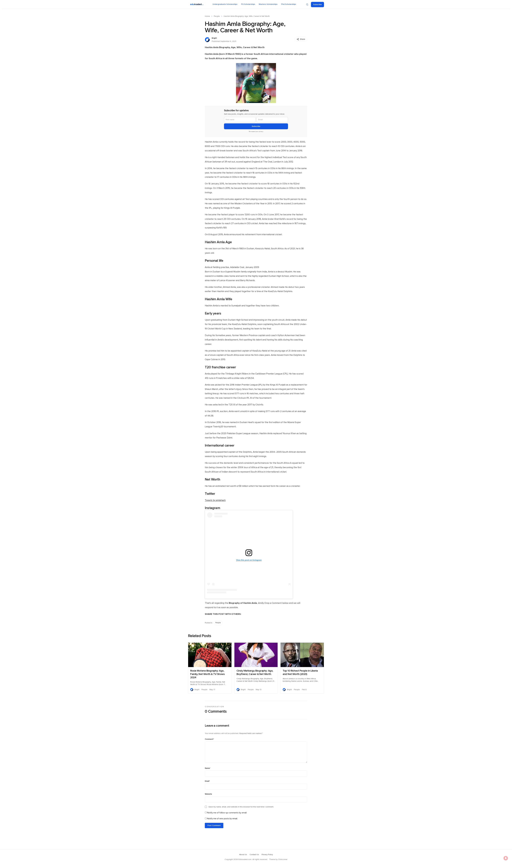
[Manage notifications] (506, 858)
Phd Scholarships (288, 4)
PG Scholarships (248, 4)
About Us (243, 854)
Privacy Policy (267, 854)
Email (207, 781)
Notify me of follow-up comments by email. (227, 813)
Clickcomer (282, 859)
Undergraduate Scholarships (225, 4)
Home (207, 16)
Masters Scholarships (268, 4)
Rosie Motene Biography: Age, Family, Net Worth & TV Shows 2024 (207, 674)
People (217, 16)
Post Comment (214, 825)
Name (208, 768)
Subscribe (317, 4)
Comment (209, 739)
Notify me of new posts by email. (222, 818)
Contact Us (254, 854)
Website (208, 794)
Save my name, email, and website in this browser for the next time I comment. (241, 807)
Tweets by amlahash (215, 500)
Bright (214, 38)
